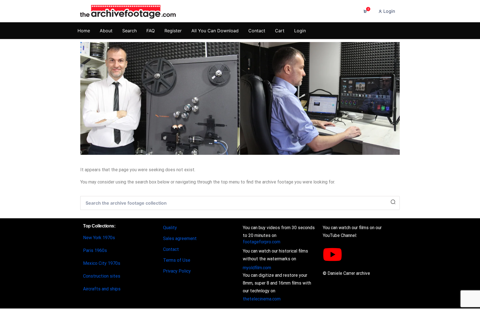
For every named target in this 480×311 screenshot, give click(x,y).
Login (388, 11)
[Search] (393, 202)
